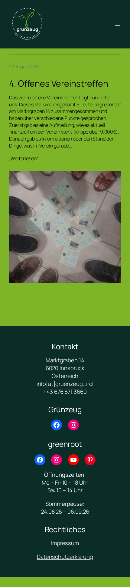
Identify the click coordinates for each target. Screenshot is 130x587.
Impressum (65, 543)
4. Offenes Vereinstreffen (58, 83)
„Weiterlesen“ (23, 158)
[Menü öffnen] (117, 24)
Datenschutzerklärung (65, 557)
